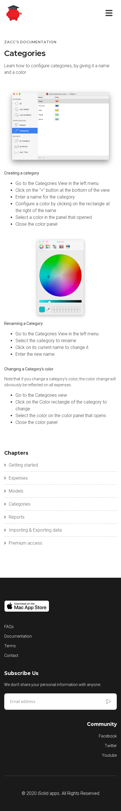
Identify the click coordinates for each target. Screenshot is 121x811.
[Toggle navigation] (110, 12)
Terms (10, 646)
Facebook (108, 736)
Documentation (18, 636)
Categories (19, 504)
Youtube (109, 755)
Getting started (23, 465)
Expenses (18, 478)
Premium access (25, 543)
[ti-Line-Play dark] (109, 701)
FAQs (9, 626)
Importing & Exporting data (35, 530)
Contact (11, 655)
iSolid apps (48, 793)
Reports (16, 517)
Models (16, 491)
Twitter (111, 745)
